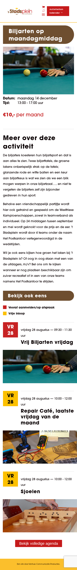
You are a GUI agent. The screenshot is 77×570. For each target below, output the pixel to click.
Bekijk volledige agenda (38, 543)
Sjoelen (30, 491)
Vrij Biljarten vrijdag (47, 342)
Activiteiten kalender (56, 11)
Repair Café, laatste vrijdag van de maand (47, 416)
